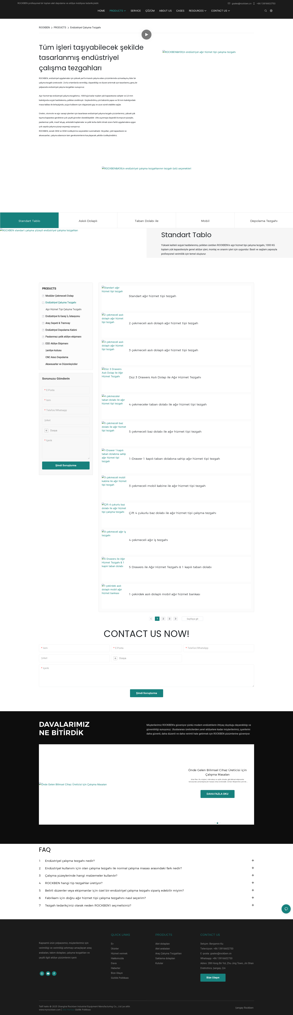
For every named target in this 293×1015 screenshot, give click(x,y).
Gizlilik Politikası (120, 978)
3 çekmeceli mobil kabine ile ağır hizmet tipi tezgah (167, 486)
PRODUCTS (60, 27)
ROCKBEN (44, 27)
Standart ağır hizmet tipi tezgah (152, 296)
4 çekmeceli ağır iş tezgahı (148, 540)
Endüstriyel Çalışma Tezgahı (85, 27)
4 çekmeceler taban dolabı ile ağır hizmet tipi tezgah (168, 404)
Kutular (159, 963)
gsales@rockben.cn (241, 3)
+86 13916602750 (265, 3)
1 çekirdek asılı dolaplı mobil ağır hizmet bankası (164, 594)
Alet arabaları (162, 949)
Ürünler (115, 949)
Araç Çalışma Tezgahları (168, 953)
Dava (114, 963)
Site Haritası (68, 1009)
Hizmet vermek (119, 953)
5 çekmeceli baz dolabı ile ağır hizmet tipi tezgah (165, 431)
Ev (112, 944)
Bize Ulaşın (117, 973)
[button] (215, 823)
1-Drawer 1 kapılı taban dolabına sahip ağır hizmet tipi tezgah (174, 458)
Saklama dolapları (165, 958)
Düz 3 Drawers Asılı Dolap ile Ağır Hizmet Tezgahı (165, 377)
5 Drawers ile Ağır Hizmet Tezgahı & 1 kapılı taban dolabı (170, 567)
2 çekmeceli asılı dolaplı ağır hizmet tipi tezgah (163, 323)
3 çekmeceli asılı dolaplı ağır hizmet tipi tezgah (163, 350)
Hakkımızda (117, 958)
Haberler (115, 968)
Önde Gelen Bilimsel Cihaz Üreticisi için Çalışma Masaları (217, 772)
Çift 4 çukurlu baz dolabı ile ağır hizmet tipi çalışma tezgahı (172, 513)
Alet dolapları (162, 944)
